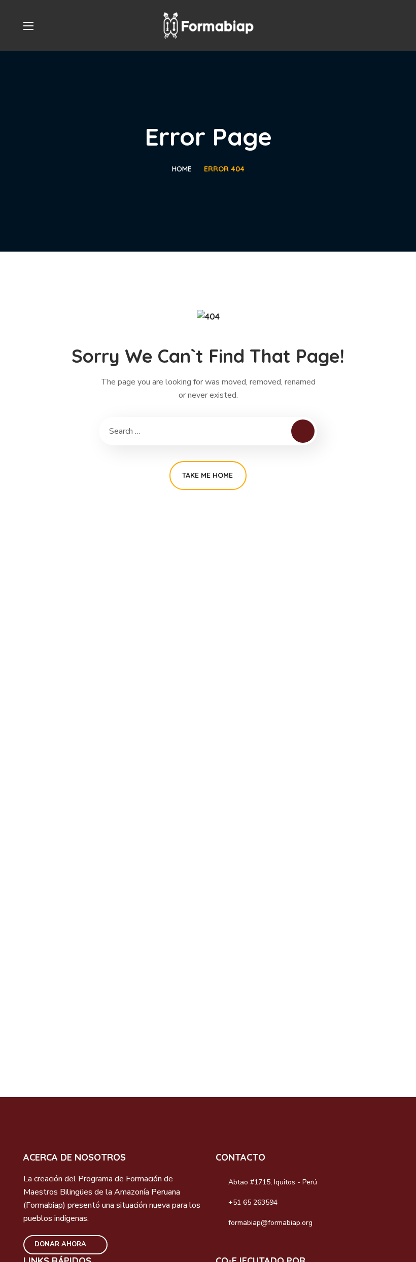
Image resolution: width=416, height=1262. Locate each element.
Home (182, 168)
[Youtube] (290, 1246)
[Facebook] (225, 1246)
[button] (389, 25)
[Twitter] (269, 1246)
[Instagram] (247, 1246)
